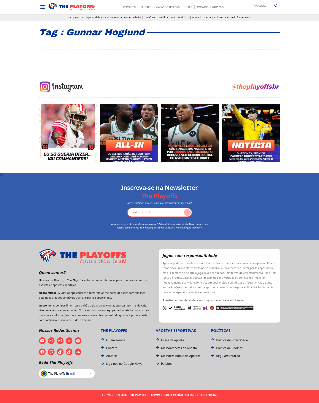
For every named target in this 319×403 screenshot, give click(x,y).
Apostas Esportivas (176, 330)
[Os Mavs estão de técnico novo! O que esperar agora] (251, 133)
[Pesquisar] (276, 6)
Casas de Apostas (168, 7)
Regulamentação (228, 356)
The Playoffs (114, 330)
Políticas (221, 330)
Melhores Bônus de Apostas (181, 356)
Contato (112, 348)
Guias (188, 7)
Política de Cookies (229, 348)
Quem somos (115, 340)
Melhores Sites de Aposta (179, 348)
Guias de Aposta (172, 340)
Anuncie (112, 356)
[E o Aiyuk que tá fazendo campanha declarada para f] (68, 133)
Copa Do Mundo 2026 (211, 7)
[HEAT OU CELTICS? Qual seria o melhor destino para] (190, 133)
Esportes (129, 7)
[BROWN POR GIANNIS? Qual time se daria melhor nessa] (129, 133)
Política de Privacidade (232, 340)
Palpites (146, 7)
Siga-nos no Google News (124, 364)
